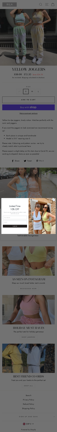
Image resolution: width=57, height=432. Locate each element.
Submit (15, 226)
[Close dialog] (54, 200)
